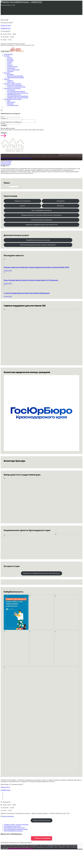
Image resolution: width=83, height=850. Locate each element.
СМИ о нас (10, 82)
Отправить (3, 125)
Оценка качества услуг (41, 820)
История (10, 59)
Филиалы (10, 60)
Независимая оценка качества (17, 97)
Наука (9, 63)
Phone (3, 123)
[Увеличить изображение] (77, 585)
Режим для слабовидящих (42, 838)
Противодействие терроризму (17, 96)
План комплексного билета (41, 220)
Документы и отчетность (12, 88)
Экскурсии (61, 201)
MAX (8, 100)
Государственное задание (16, 91)
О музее (6, 56)
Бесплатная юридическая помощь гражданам (38, 245)
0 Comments (5, 164)
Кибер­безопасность (14, 94)
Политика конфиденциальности (21, 848)
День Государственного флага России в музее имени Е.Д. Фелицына (31, 280)
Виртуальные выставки (15, 76)
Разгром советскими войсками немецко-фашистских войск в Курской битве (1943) (36, 267)
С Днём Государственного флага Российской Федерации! (27, 293)
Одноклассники (12, 105)
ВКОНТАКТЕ (11, 102)
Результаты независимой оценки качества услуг (41, 573)
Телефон (4, 118)
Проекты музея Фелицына (16, 87)
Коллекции (11, 68)
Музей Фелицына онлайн (12, 99)
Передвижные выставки (15, 77)
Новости (7, 79)
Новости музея (6, 162)
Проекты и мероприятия (12, 83)
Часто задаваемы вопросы (41, 210)
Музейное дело (12, 66)
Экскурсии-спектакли (14, 85)
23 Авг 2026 (8, 270)
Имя (2, 117)
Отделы (9, 62)
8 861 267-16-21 (5, 787)
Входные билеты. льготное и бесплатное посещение (41, 215)
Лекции (10, 65)
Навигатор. (36, 2)
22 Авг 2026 (8, 283)
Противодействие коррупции (17, 93)
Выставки (7, 73)
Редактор (8, 161)
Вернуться (3, 132)
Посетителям (8, 54)
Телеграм (10, 104)
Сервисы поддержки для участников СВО (41, 225)
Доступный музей (13, 70)
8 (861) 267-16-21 (6, 25)
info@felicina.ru (6, 28)
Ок (9, 848)
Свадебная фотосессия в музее (38, 240)
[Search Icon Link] (5, 107)
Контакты (10, 71)
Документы (11, 90)
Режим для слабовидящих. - (16, 2)
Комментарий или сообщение (11, 122)
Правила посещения (22, 201)
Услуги (9, 57)
